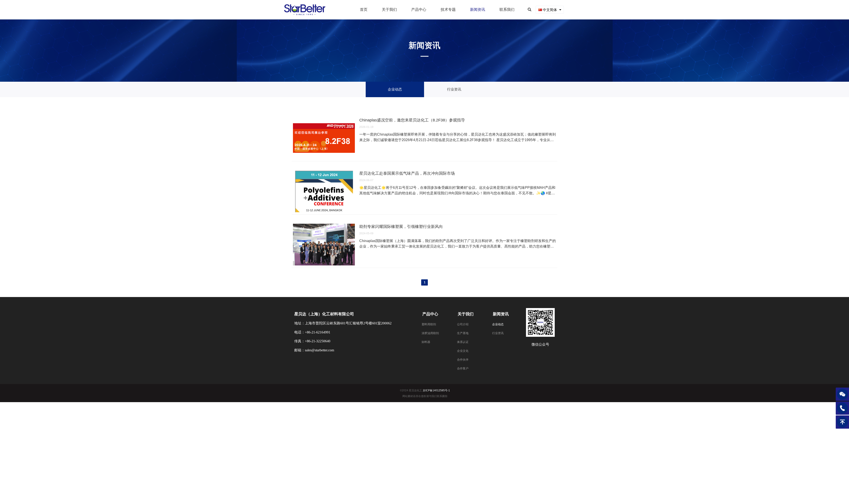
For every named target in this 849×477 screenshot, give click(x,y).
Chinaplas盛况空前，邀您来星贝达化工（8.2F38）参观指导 (412, 120)
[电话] (842, 408)
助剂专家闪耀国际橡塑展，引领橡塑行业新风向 (401, 226)
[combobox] (550, 9)
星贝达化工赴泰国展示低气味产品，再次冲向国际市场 (407, 173)
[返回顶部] (842, 422)
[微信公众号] (842, 394)
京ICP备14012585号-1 (436, 390)
